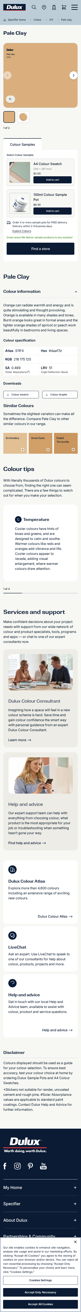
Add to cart (52, 179)
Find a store (40, 249)
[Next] (73, 75)
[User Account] (54, 7)
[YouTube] (43, 1166)
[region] (40, 1274)
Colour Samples (22, 144)
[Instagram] (17, 1166)
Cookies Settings (40, 1280)
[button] (21, 394)
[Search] (34, 7)
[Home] (5, 20)
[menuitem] (12, 1187)
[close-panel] (74, 7)
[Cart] (65, 7)
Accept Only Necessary (40, 1292)
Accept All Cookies (40, 1304)
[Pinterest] (30, 1166)
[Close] (75, 1241)
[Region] (44, 7)
